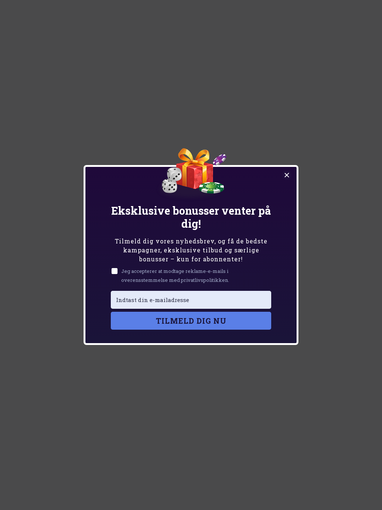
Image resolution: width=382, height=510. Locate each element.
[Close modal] (286, 175)
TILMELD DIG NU (191, 321)
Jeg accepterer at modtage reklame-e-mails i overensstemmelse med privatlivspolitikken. (175, 275)
